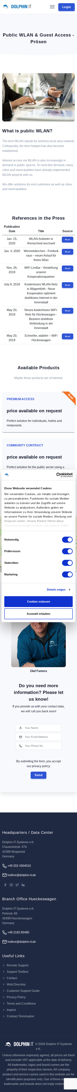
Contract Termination (20, 1016)
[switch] (67, 551)
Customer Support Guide (23, 990)
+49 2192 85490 (18, 932)
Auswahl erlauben (38, 613)
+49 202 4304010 (19, 865)
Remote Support (17, 965)
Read (67, 240)
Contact (11, 978)
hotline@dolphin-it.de (21, 875)
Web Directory (16, 984)
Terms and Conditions (21, 1003)
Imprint (11, 1009)
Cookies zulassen (38, 601)
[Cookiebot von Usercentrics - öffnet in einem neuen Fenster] (56, 475)
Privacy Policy (16, 997)
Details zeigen (56, 589)
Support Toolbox (17, 971)
